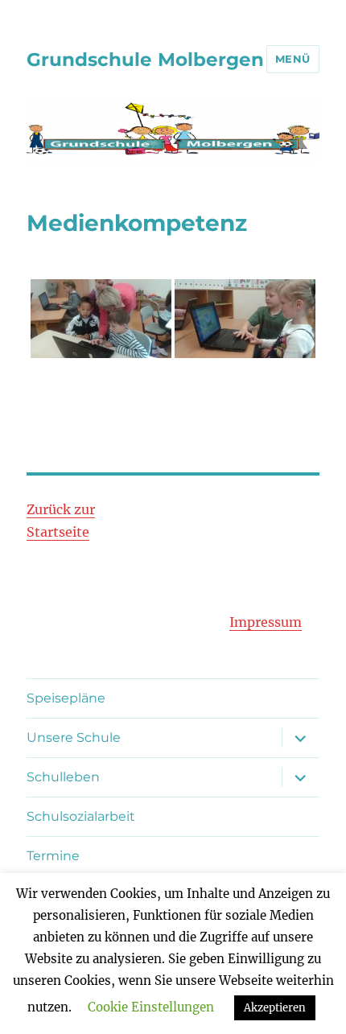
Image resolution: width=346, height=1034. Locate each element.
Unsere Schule (74, 737)
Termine (53, 855)
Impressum (265, 622)
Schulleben (63, 777)
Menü (293, 58)
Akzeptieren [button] (275, 1008)
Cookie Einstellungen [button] (151, 1007)
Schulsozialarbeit (81, 816)
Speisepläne (66, 698)
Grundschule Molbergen (145, 59)
